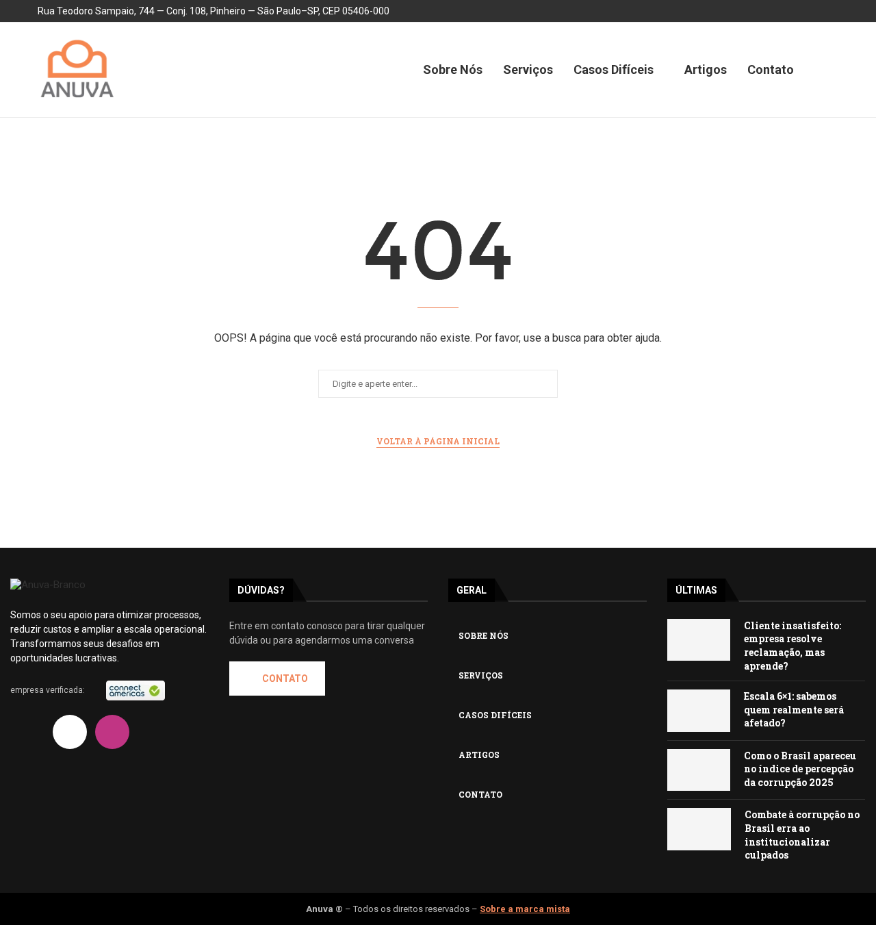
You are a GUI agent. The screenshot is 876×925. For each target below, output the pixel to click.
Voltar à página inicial (438, 440)
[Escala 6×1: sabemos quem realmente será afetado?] (698, 710)
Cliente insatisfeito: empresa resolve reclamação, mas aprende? (792, 645)
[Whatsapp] (112, 769)
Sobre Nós (452, 69)
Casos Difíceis (614, 69)
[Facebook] (769, 11)
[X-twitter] (70, 732)
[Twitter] (785, 11)
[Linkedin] (752, 11)
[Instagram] (802, 11)
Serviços (528, 69)
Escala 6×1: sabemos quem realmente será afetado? (794, 709)
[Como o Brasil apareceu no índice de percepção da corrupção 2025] (698, 770)
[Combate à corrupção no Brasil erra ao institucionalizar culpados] (699, 829)
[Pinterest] (834, 11)
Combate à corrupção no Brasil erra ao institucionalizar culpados (802, 834)
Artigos (705, 69)
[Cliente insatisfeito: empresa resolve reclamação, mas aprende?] (698, 640)
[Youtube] (818, 11)
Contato (770, 69)
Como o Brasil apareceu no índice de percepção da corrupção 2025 (800, 769)
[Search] (831, 70)
